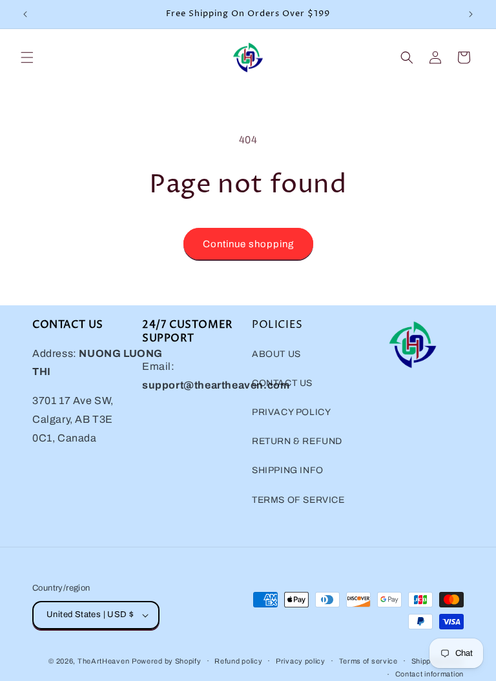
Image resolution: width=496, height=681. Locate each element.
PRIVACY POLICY (291, 412)
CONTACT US (282, 383)
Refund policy (238, 661)
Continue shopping (248, 244)
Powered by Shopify (167, 661)
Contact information (429, 674)
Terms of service (368, 661)
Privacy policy (301, 661)
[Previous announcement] (25, 14)
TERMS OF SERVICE (298, 500)
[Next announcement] (471, 14)
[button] (27, 57)
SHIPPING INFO (288, 470)
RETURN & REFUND (297, 441)
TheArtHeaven (103, 661)
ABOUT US (276, 354)
